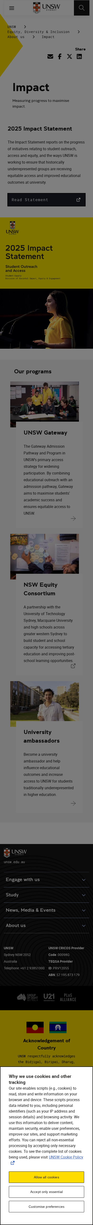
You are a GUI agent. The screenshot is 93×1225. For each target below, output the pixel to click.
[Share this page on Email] (51, 56)
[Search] (81, 8)
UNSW (11, 26)
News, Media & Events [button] (31, 910)
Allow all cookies (46, 1177)
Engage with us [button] (23, 879)
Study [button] (12, 895)
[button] (46, 199)
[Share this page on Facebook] (59, 56)
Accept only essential (46, 1192)
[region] (46, 1145)
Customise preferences (46, 1206)
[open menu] (11, 8)
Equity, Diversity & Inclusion (38, 31)
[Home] (46, 8)
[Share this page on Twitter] (69, 56)
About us (16, 36)
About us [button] (16, 925)
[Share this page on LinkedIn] (79, 56)
